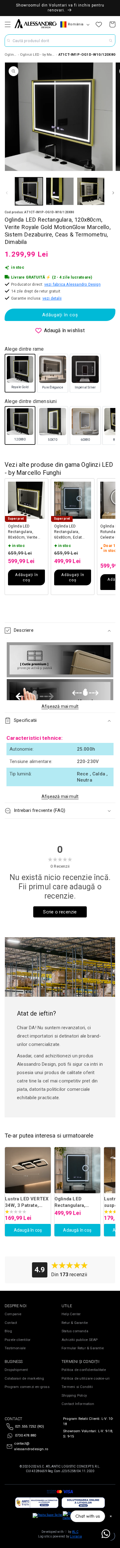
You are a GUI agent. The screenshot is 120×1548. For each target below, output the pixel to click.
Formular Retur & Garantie (83, 1348)
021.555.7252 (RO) (29, 1426)
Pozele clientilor (17, 1340)
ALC (75, 1531)
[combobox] (60, 40)
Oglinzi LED (11, 54)
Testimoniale (15, 1348)
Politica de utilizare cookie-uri (86, 1379)
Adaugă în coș (28, 1230)
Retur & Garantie (75, 1323)
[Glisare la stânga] (7, 193)
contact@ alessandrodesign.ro (31, 1446)
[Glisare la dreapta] (113, 193)
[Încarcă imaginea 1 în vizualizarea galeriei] (29, 191)
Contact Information (78, 1404)
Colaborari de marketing (24, 1379)
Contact (11, 1323)
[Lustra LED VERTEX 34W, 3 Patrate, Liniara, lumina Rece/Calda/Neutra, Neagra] (28, 1170)
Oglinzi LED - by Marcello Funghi (37, 54)
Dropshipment (16, 1370)
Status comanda (75, 1331)
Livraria (76, 1536)
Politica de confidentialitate (84, 1370)
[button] (7, 24)
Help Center (71, 1314)
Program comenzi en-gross (27, 1387)
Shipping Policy (74, 1396)
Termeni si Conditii (77, 1387)
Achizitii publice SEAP (80, 1340)
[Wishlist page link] (99, 24)
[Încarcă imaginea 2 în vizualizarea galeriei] (60, 191)
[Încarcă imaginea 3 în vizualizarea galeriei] (91, 191)
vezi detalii (52, 298)
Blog (8, 1331)
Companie (13, 1314)
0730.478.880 (25, 1435)
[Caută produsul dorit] (111, 40)
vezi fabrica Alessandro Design (72, 284)
